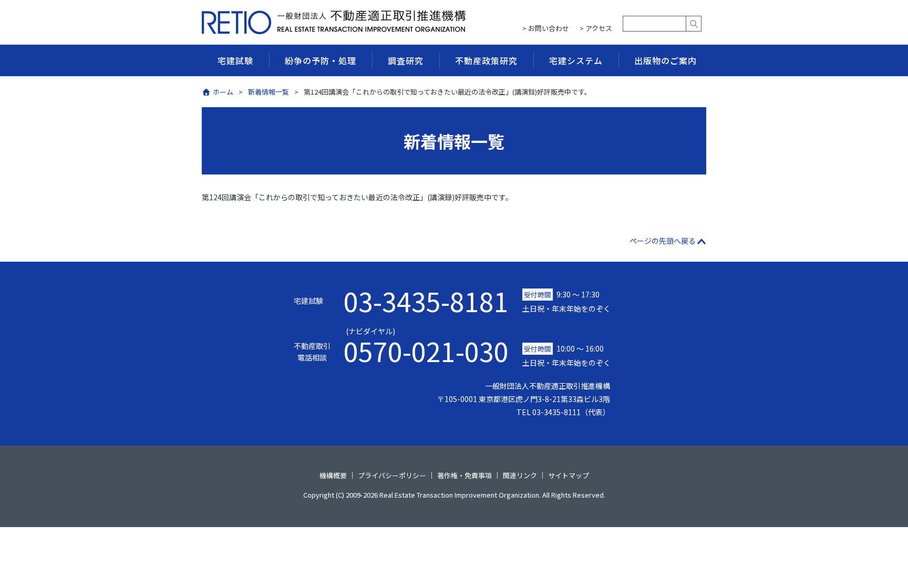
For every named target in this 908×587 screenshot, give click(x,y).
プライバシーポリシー (392, 475)
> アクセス (596, 28)
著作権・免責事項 (464, 475)
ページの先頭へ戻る (663, 240)
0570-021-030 (426, 345)
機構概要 (333, 475)
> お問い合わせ (545, 28)
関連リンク (520, 475)
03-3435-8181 (426, 300)
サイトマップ (568, 475)
